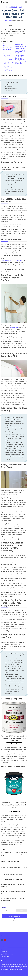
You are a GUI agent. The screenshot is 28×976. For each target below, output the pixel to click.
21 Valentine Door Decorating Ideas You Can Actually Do (12, 885)
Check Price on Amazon (14, 743)
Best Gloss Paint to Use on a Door (8, 65)
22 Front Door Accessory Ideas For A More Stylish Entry (14, 868)
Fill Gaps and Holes (20, 48)
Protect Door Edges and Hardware (8, 48)
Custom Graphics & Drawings (7, 954)
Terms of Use (4, 951)
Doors (20, 6)
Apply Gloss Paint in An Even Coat (20, 57)
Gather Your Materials (6, 44)
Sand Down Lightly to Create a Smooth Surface (20, 51)
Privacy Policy (4, 953)
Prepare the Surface (20, 46)
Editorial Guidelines (5, 956)
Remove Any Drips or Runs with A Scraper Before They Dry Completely (8, 61)
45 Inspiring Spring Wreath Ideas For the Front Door (13, 892)
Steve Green (8, 20)
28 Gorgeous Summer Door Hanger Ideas (11, 879)
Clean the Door (19, 44)
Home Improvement (11, 6)
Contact (3, 949)
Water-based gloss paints (8, 71)
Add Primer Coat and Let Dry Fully (19, 54)
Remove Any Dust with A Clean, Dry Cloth (8, 55)
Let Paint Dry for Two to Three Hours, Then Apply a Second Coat (20, 61)
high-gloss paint (14, 327)
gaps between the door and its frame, (12, 260)
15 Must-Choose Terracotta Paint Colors (11, 874)
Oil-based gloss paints (9, 68)
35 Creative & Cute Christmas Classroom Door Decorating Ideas (13, 899)
